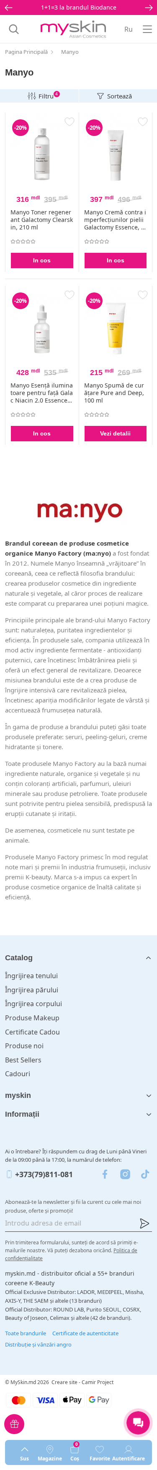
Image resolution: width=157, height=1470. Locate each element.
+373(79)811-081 (44, 1174)
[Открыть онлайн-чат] (138, 1423)
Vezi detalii (115, 433)
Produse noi (24, 1045)
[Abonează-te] (144, 1223)
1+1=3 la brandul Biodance (78, 7)
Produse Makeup (32, 1017)
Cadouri (17, 1073)
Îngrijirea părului (31, 989)
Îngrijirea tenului (31, 975)
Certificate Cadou (32, 1032)
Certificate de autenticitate (85, 1333)
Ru (128, 29)
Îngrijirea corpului (33, 1003)
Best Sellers (23, 1060)
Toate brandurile (25, 1333)
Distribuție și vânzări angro (38, 1344)
